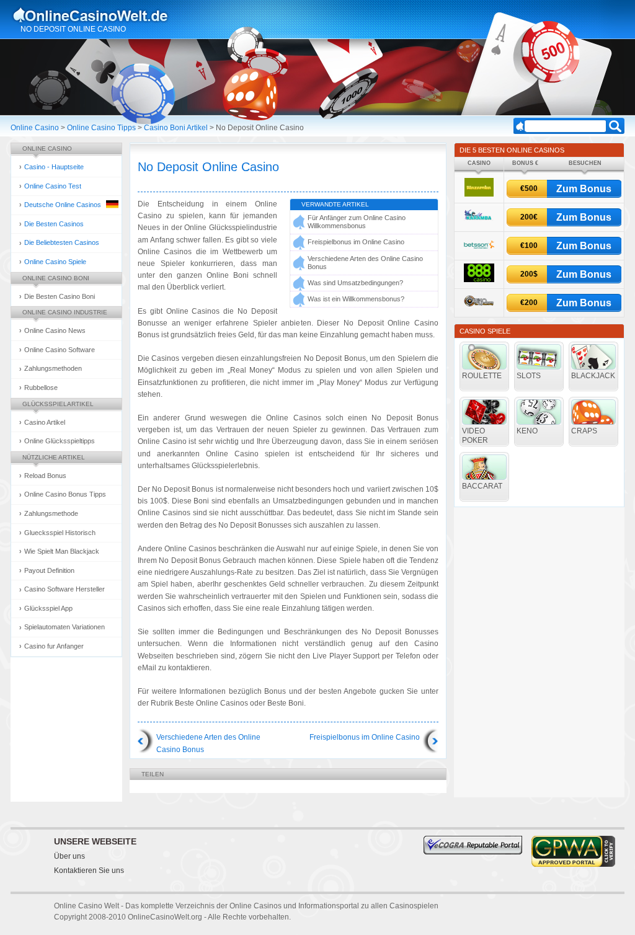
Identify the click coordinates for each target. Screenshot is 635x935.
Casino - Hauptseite (54, 167)
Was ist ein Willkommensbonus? (356, 299)
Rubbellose (41, 387)
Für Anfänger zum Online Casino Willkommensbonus (357, 221)
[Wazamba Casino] (479, 194)
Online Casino (35, 127)
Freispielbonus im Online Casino (356, 242)
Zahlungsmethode (51, 513)
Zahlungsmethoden (53, 368)
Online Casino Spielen (103, 15)
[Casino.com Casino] (479, 308)
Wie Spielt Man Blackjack (61, 551)
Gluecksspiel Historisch (59, 532)
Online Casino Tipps (101, 127)
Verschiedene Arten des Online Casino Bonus (365, 262)
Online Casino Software (59, 349)
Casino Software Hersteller (64, 589)
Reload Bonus (45, 475)
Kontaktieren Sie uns (89, 870)
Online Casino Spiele (55, 261)
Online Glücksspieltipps (59, 441)
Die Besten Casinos (54, 224)
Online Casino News (55, 330)
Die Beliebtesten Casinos (61, 242)
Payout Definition (49, 570)
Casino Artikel (44, 422)
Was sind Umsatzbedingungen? (355, 282)
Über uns (69, 856)
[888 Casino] (479, 280)
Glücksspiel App (48, 608)
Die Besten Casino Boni (59, 296)
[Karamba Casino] (478, 222)
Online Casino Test (52, 186)
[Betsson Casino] (479, 251)
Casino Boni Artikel (176, 127)
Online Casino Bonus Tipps (65, 494)
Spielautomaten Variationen (64, 627)
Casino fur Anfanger (54, 646)
